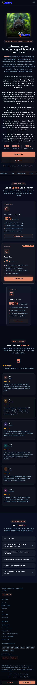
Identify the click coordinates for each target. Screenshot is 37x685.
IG (10, 594)
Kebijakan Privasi (6, 631)
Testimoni (4, 608)
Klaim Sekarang (18, 236)
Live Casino (5, 617)
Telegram (14, 658)
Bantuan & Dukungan (7, 636)
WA (7, 594)
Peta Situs (27, 676)
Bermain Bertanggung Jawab (10, 633)
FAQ (3, 611)
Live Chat (5, 658)
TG (3, 594)
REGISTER (19, 154)
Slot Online (5, 614)
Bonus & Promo (6, 605)
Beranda (4, 603)
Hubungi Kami (5, 639)
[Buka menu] (33, 2)
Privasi (9, 676)
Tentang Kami (5, 625)
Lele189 (6, 56)
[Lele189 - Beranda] (7, 2)
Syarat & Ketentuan (7, 628)
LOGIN (20, 160)
